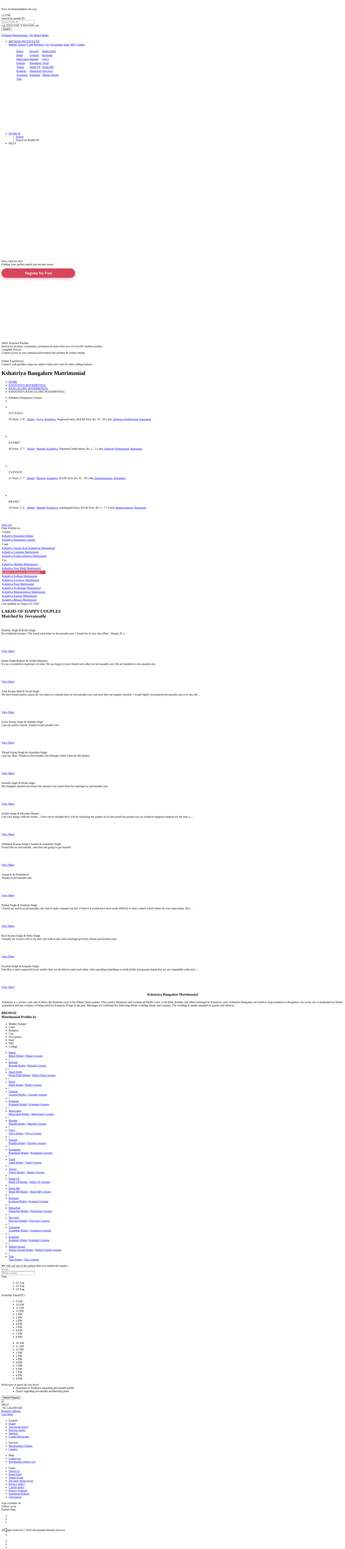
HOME (13, 381)
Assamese (22, 75)
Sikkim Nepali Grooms (48, 1249)
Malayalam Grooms (42, 1114)
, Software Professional (125, 419)
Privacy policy (17, 1484)
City (46, 44)
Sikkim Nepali (50, 75)
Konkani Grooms (38, 1201)
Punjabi (20, 63)
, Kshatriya (49, 419)
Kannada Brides (18, 1104)
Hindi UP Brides (18, 1182)
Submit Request (11, 1397)
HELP (12, 143)
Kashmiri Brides (18, 1240)
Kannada (47, 55)
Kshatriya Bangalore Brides (17, 535)
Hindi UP (35, 67)
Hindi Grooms (33, 1085)
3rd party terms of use (21, 1480)
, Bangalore (144, 419)
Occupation (56, 44)
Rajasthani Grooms (41, 1152)
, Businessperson (102, 478)
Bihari (19, 51)
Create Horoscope (19, 1436)
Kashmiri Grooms (39, 1240)
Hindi (19, 55)
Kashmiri (35, 75)
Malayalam (22, 59)
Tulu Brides (15, 1259)
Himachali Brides (18, 1211)
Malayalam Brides (19, 1114)
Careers (13, 1449)
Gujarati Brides (17, 1094)
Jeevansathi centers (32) (22, 1461)
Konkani (21, 71)
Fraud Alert (15, 1474)
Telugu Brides (17, 1172)
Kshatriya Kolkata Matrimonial (19, 576)
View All (6, 524)
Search (6, 29)
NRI (72, 44)
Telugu (20, 67)
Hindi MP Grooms (40, 1191)
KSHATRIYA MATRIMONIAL (27, 385)
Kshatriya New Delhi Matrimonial (21, 568)
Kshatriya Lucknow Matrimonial (20, 580)
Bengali (34, 51)
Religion (39, 44)
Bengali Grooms (36, 1065)
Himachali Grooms (41, 1211)
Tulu (19, 78)
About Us (14, 1471)
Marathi (34, 59)
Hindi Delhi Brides (19, 1075)
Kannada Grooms (39, 1104)
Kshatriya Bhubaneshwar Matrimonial (23, 591)
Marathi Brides (17, 1123)
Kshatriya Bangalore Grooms (18, 539)
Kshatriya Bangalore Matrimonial (21, 572)
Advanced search (18, 1426)
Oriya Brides (16, 1133)
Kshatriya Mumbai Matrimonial (20, 564)
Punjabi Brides (17, 1143)
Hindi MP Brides (18, 1191)
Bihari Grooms (34, 1055)
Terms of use (16, 1477)
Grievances (15, 1497)
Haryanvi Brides (18, 1220)
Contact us (15, 1458)
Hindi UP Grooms (39, 1182)
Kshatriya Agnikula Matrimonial (20, 552)
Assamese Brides (18, 1230)
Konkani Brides (18, 1201)
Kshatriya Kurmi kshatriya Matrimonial (24, 556)
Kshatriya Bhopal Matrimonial (19, 599)
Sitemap (13, 1433)
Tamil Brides (16, 1162)
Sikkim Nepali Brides (21, 1249)
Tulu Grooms (31, 1259)
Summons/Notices (19, 1493)
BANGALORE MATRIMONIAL (28, 388)
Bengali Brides (17, 1065)
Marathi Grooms (36, 1123)
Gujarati (34, 55)
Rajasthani (36, 63)
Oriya (45, 59)
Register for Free (38, 273)
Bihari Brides (16, 1055)
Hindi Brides (16, 1085)
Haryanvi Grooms (39, 1220)
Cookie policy (17, 1487)
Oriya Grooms (33, 1133)
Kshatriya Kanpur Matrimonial (19, 595)
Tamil (45, 63)
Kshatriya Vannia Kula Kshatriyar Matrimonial (28, 548)
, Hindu (30, 419)
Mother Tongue (17, 44)
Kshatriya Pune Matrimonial (18, 584)
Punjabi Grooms (36, 1143)
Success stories (17, 1430)
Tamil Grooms (33, 1162)
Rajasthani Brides (19, 1152)
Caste (30, 44)
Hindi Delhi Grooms (44, 1075)
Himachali (35, 71)
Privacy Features (18, 1490)
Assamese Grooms (40, 1230)
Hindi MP (48, 67)
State (66, 44)
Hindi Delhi (49, 51)
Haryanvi (47, 71)
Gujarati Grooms (37, 1094)
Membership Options (21, 1445)
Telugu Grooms (35, 1172)
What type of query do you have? (20, 1384)
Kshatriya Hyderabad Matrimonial (21, 588)
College (80, 44)
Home (12, 1423)
